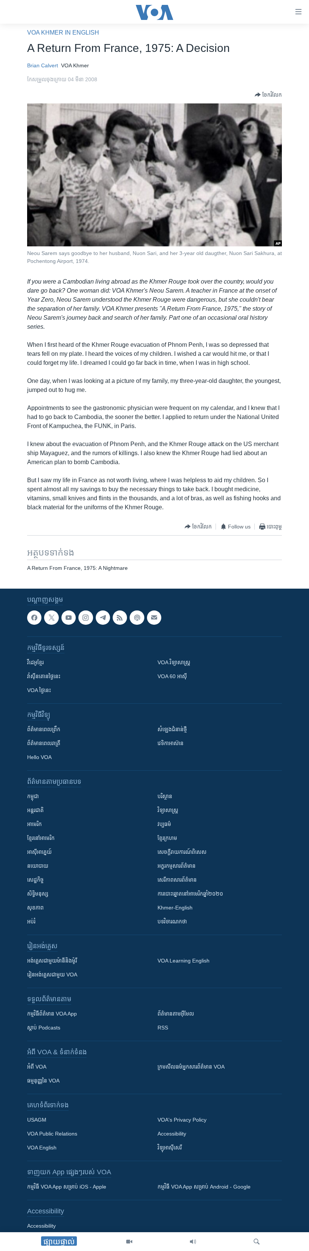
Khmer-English (175, 908)
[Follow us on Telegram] (103, 617)
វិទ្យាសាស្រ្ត (168, 810)
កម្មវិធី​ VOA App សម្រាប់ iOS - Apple (66, 1187)
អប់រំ (31, 922)
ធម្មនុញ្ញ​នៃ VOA (43, 1081)
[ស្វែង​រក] (256, 1241)
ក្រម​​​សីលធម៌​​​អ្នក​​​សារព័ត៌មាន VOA (191, 1067)
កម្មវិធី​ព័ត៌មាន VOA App (52, 1014)
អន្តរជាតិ (35, 810)
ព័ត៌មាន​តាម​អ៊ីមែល (176, 1014)
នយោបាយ (37, 866)
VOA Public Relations (52, 1134)
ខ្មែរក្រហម (167, 838)
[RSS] (120, 617)
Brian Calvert (42, 65)
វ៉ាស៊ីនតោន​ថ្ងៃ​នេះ (43, 676)
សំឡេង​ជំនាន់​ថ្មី (172, 729)
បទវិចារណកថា (172, 922)
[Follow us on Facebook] (34, 617)
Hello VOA (39, 757)
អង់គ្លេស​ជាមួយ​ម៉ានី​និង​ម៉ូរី (52, 961)
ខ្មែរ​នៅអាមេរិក (41, 838)
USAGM (36, 1120)
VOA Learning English (184, 961)
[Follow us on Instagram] (85, 617)
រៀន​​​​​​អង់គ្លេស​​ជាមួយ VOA (52, 975)
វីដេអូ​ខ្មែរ (35, 662)
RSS (163, 1028)
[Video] (129, 1241)
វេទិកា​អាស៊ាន (171, 743)
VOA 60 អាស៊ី (172, 676)
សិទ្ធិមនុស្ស (37, 894)
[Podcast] (137, 617)
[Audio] (193, 1241)
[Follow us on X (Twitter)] (51, 617)
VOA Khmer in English (63, 32)
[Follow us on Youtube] (68, 617)
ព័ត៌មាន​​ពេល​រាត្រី (43, 743)
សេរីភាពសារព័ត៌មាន (177, 880)
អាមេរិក (34, 824)
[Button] (268, 94)
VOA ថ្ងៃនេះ (39, 690)
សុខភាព (35, 908)
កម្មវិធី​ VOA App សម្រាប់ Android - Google (204, 1187)
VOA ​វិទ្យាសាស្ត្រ (174, 662)
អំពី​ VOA (36, 1067)
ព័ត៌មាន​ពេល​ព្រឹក (43, 729)
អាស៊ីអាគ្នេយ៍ (39, 852)
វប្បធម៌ (164, 824)
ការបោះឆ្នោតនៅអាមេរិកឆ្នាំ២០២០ (190, 894)
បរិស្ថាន (165, 796)
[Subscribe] (154, 617)
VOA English (42, 1148)
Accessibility (172, 1134)
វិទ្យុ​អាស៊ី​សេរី (170, 1148)
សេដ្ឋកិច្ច (35, 880)
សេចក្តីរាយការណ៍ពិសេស (182, 852)
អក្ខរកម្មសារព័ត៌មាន (177, 866)
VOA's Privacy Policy (182, 1120)
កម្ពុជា (33, 796)
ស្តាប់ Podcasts (43, 1028)
